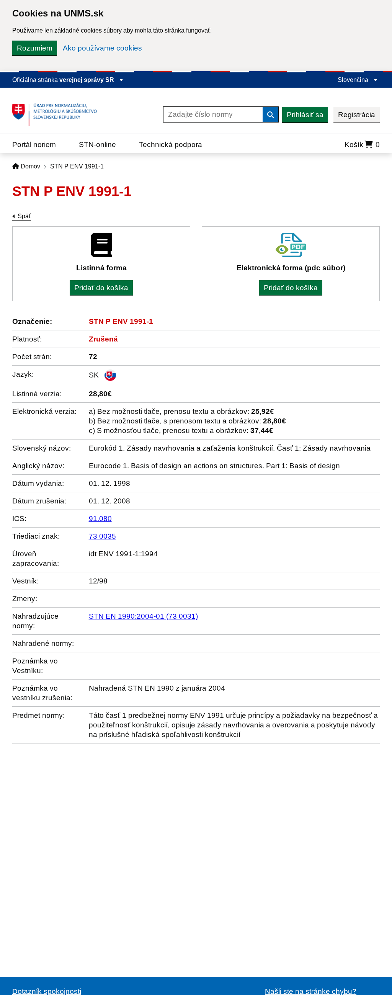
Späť (24, 216)
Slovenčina (354, 80)
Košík (362, 145)
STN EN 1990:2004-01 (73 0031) (143, 616)
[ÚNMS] (57, 114)
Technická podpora (170, 145)
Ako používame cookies (102, 48)
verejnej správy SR (87, 80)
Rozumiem (34, 48)
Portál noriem (34, 145)
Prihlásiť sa (305, 115)
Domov (29, 166)
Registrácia (356, 115)
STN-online (97, 145)
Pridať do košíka (101, 288)
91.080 (100, 519)
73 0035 (102, 536)
